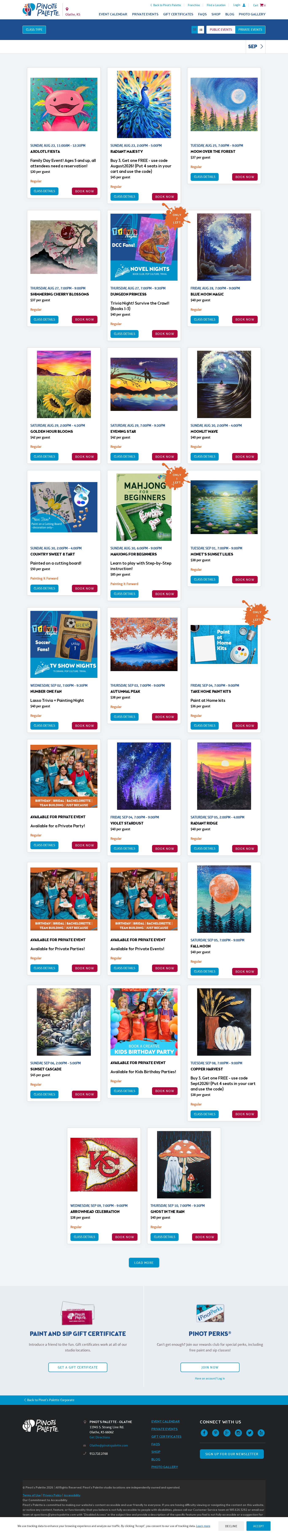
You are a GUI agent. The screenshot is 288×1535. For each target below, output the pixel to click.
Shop (216, 14)
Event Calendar (113, 14)
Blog (229, 14)
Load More (144, 1263)
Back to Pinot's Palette (167, 5)
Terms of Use (32, 1496)
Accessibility (72, 1496)
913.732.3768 (99, 1454)
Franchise (194, 5)
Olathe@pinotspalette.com (109, 1445)
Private (250, 30)
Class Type (34, 30)
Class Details (44, 191)
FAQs (202, 14)
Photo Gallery (252, 14)
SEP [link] (253, 47)
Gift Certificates (178, 14)
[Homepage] (53, 1426)
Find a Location (216, 5)
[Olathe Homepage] (41, 9)
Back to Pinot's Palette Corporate (50, 1400)
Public (221, 30)
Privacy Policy (52, 1496)
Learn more (203, 1526)
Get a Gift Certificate (78, 1367)
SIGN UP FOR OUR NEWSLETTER (231, 1454)
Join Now (210, 1367)
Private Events (145, 14)
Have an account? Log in (210, 1378)
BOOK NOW (84, 191)
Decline (231, 1526)
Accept (258, 1526)
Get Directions (100, 1437)
